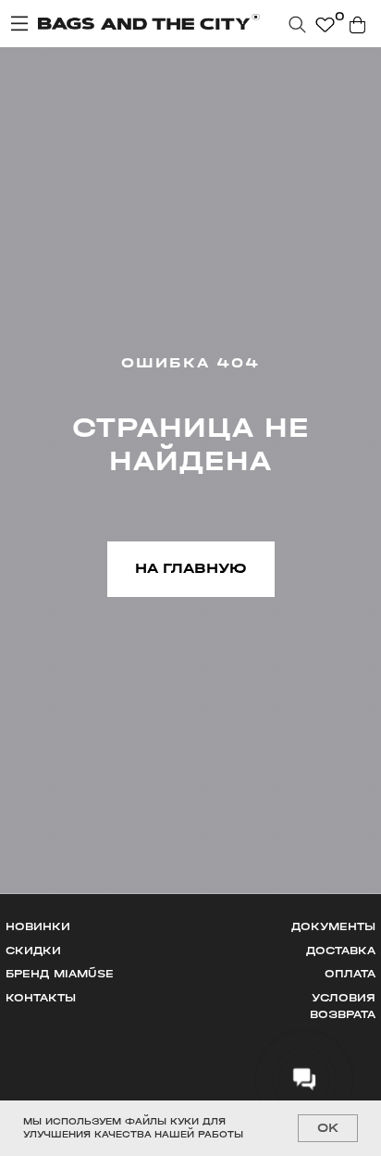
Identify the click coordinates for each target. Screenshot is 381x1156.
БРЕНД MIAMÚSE (60, 973)
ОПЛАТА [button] (350, 973)
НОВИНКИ (38, 926)
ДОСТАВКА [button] (340, 950)
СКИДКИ (33, 950)
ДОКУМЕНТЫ (333, 926)
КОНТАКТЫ (41, 997)
